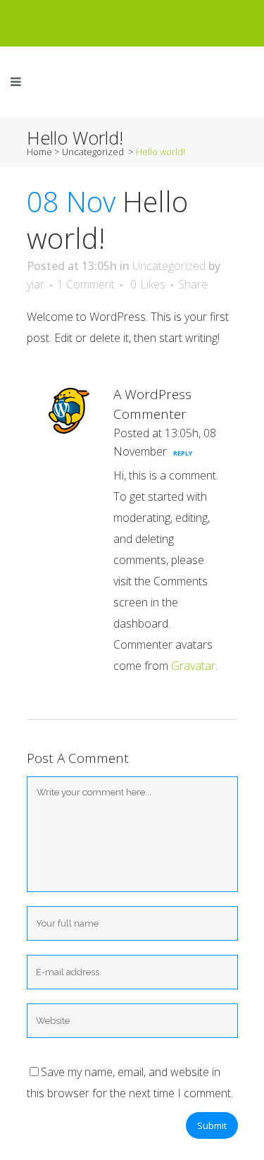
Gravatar (193, 665)
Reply (182, 453)
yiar (35, 284)
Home (39, 151)
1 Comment (86, 284)
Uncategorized (93, 151)
